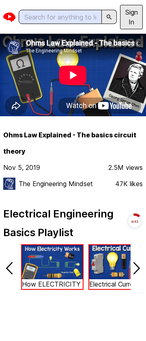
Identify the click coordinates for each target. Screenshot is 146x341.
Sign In (131, 17)
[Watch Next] (137, 268)
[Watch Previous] (9, 268)
